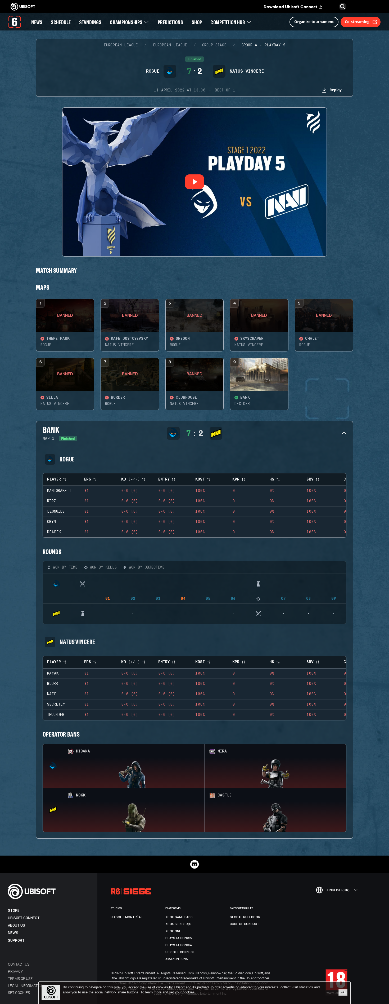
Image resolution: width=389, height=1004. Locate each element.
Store (14, 911)
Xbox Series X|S (178, 924)
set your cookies (182, 992)
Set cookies (19, 992)
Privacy (15, 971)
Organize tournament (314, 21)
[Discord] (194, 864)
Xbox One (173, 931)
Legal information (26, 985)
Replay (335, 89)
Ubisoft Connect (24, 918)
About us (16, 925)
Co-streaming (357, 21)
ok (343, 992)
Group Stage (214, 45)
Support (16, 941)
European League (121, 45)
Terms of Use (20, 978)
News (13, 933)
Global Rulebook (245, 917)
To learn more (151, 992)
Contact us (18, 964)
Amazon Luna (176, 959)
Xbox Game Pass (179, 917)
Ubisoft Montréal (127, 917)
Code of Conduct (244, 924)
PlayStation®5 (178, 938)
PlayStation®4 (178, 945)
